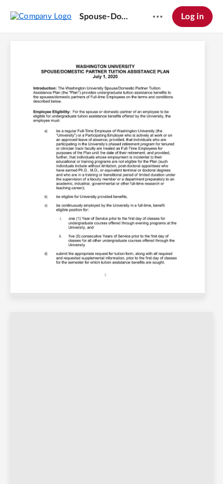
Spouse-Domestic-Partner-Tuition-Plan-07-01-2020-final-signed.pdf (106, 16)
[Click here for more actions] (157, 16)
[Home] (41, 16)
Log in (192, 16)
